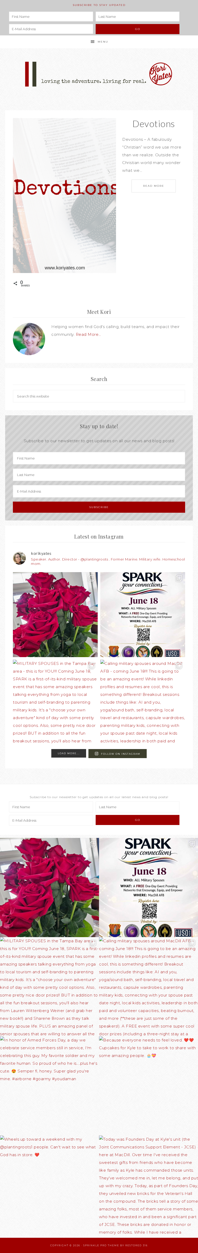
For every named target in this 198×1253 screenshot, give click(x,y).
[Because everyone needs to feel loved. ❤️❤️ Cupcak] (148, 1085)
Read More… (88, 334)
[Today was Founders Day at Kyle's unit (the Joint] (148, 1185)
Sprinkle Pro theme (101, 1245)
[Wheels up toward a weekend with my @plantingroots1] (49, 1185)
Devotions (153, 123)
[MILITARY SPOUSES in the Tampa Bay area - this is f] (55, 702)
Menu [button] (103, 41)
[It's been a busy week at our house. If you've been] (55, 614)
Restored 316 (136, 1245)
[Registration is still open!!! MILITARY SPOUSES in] (142, 614)
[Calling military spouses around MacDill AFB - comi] (142, 702)
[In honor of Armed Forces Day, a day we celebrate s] (49, 1085)
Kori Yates (99, 74)
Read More (153, 186)
